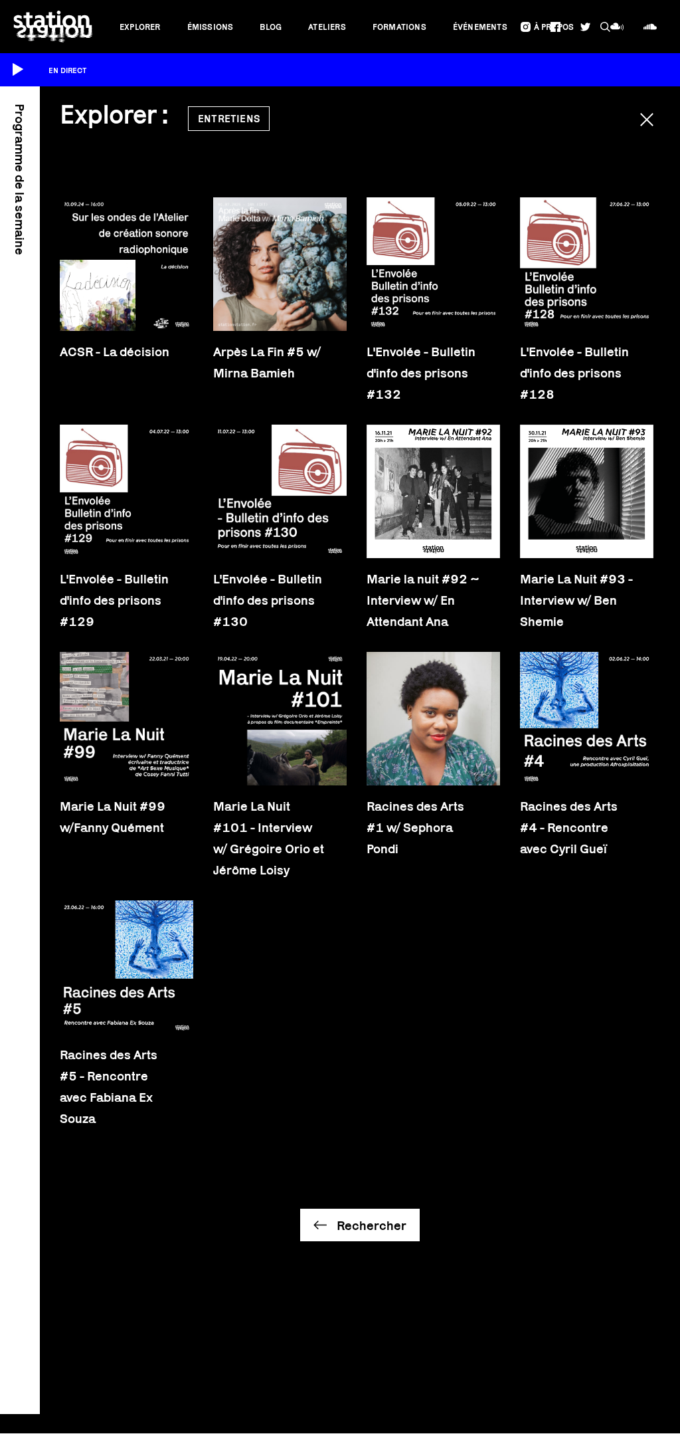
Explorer (140, 27)
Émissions (210, 27)
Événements (480, 27)
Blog (271, 27)
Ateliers (327, 27)
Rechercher (371, 1225)
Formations (399, 27)
